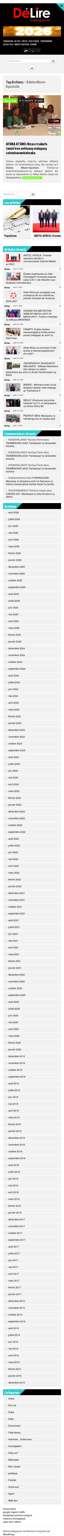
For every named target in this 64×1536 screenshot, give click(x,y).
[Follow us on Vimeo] (26, 50)
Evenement (14, 1425)
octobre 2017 (15, 1233)
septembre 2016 (16, 1321)
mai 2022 (13, 859)
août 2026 (13, 512)
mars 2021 (13, 954)
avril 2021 (13, 947)
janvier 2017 (14, 1294)
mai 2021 (13, 940)
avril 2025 (13, 621)
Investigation (22, 44)
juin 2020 (13, 1015)
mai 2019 (13, 1103)
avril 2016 (13, 1355)
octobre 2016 (15, 1314)
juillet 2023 (14, 764)
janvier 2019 (14, 1131)
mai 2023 (13, 777)
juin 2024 (13, 689)
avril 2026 (13, 539)
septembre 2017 (16, 1239)
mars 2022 (13, 872)
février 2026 (14, 553)
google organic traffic (14, 1512)
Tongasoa (8, 41)
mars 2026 (13, 546)
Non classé (14, 1466)
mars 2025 (13, 628)
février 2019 (14, 1124)
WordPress (9, 1534)
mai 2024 (13, 696)
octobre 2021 (15, 906)
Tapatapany (46, 41)
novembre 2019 (16, 1063)
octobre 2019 (15, 1069)
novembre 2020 (16, 981)
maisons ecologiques (14, 1518)
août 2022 (13, 838)
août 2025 (13, 594)
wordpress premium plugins (17, 1515)
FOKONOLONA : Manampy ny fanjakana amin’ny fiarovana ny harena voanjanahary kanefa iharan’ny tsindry (30, 481)
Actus (17, 41)
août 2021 (13, 920)
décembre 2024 (16, 648)
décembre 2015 (16, 1382)
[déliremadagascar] (32, 14)
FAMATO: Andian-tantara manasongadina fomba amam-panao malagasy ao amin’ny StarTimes (31, 334)
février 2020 (14, 1042)
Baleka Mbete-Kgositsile (22, 167)
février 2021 (14, 961)
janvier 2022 (14, 886)
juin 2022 (13, 852)
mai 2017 (13, 1267)
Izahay (33, 44)
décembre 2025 (16, 566)
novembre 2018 (16, 1144)
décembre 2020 (16, 974)
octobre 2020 (15, 988)
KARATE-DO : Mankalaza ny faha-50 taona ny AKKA (30, 495)
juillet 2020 (14, 1008)
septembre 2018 (16, 1158)
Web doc (13, 1500)
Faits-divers (14, 1432)
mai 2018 (13, 1185)
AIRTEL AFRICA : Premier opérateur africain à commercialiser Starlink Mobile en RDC (31, 260)
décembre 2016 (16, 1301)
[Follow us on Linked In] (38, 50)
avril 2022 (13, 866)
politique (34, 41)
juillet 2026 (14, 519)
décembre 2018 (16, 1137)
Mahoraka (13, 1459)
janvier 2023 (14, 804)
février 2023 (14, 798)
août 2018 (13, 1165)
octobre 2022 (15, 825)
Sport (11, 1493)
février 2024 (14, 716)
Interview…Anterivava (20, 1439)
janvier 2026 (14, 560)
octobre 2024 (15, 662)
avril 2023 (13, 784)
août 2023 (13, 757)
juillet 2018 (14, 1171)
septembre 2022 (16, 832)
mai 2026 (13, 532)
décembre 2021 (16, 893)
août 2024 (13, 675)
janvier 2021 (14, 968)
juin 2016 (13, 1341)
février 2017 (14, 1287)
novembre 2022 (16, 818)
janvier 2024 (14, 723)
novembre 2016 (16, 1307)
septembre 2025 (16, 587)
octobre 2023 (15, 743)
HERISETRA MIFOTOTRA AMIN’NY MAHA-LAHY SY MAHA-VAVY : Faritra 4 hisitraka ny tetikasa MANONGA (31, 315)
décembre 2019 (16, 1056)
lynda (40, 100)
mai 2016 (13, 1348)
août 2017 (13, 1246)
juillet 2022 (14, 845)
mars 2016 (13, 1362)
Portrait (12, 1480)
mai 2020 (13, 1022)
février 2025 (14, 634)
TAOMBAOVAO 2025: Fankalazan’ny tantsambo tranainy (31, 444)
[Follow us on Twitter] (30, 50)
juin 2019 (13, 1097)
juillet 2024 (14, 682)
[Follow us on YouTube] (34, 50)
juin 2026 (13, 526)
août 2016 (13, 1328)
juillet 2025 (14, 600)
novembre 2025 (16, 573)
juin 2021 (13, 934)
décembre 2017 (16, 1219)
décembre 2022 (16, 811)
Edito (25, 41)
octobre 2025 (15, 580)
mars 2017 (13, 1280)
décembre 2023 (16, 730)
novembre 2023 (16, 736)
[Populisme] (16, 217)
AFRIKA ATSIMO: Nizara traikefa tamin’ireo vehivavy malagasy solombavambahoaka (26, 148)
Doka (11, 1412)
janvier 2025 (14, 641)
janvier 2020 (14, 1049)
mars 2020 (13, 1035)
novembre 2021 (16, 900)
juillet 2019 (14, 1090)
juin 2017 (13, 1260)
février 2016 (14, 1369)
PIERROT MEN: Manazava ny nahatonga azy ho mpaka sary (39, 417)
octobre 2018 (15, 1151)
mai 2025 (13, 614)
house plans (9, 1508)
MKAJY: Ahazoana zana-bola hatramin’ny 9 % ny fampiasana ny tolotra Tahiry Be (39, 403)
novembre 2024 (16, 655)
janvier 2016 (14, 1375)
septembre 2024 (16, 668)
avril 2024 (13, 702)
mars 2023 (13, 791)
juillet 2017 (14, 1253)
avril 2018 (13, 1192)
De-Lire (12, 1405)
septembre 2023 (16, 750)
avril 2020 (13, 1029)
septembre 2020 (16, 995)
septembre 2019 (16, 1076)
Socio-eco (8, 44)
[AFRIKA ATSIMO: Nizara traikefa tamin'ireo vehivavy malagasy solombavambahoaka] (32, 115)
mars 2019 (13, 1117)
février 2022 (14, 879)
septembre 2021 (16, 913)
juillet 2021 (14, 927)
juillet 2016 (14, 1335)
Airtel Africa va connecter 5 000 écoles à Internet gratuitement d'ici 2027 (39, 350)
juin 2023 (13, 770)
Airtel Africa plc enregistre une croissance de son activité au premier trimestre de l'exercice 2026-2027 (30, 297)
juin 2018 (13, 1178)
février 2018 (14, 1205)
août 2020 (13, 1002)
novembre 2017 (16, 1226)
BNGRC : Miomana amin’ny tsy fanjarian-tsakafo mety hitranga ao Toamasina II (39, 387)
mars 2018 (13, 1199)
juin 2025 (13, 607)
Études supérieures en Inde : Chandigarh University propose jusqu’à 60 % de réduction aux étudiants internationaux (31, 278)
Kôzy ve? (13, 1453)
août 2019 (13, 1083)
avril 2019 (13, 1110)
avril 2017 (13, 1273)
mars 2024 (13, 709)
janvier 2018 (14, 1212)
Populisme (10, 236)
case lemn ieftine (12, 1521)
